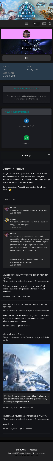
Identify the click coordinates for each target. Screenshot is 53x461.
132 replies (27, 429)
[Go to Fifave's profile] (6, 208)
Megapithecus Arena (13, 334)
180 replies (25, 296)
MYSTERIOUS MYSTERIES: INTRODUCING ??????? (26, 276)
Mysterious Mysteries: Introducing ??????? (25, 415)
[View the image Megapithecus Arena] (26, 367)
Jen (24, 337)
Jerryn (7, 168)
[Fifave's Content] (26, 58)
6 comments (27, 407)
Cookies (33, 450)
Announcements (42, 281)
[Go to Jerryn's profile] (6, 220)
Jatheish (22, 281)
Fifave (20, 168)
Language (21, 450)
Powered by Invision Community (26, 456)
